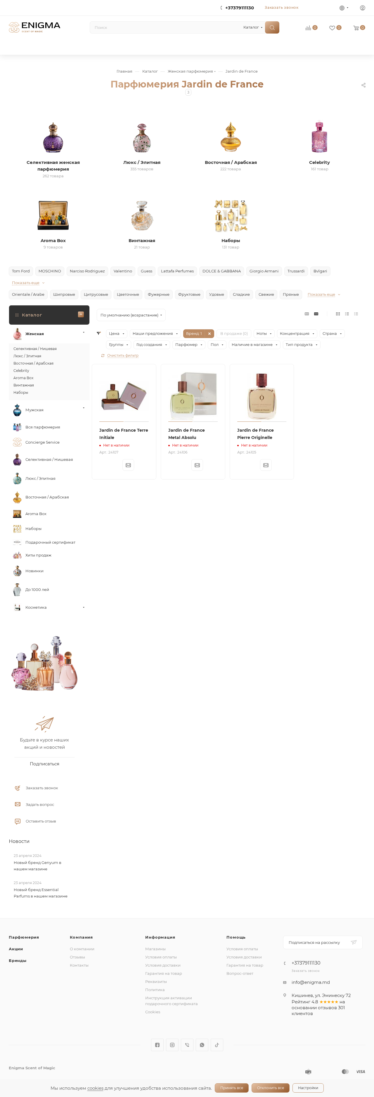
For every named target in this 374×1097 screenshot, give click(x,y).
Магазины (155, 948)
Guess (146, 271)
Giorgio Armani (264, 271)
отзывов (327, 1007)
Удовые (216, 294)
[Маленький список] (307, 314)
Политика (155, 989)
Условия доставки (163, 965)
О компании (82, 948)
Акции (16, 948)
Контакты (79, 965)
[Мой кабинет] (362, 8)
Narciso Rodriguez (87, 271)
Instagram (172, 1045)
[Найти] (272, 27)
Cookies (152, 1011)
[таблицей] (356, 314)
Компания (81, 937)
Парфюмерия (24, 937)
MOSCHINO (50, 271)
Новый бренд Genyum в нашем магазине (37, 865)
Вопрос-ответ (239, 973)
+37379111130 (239, 8)
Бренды (18, 960)
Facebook (157, 1045)
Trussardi (296, 271)
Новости (19, 841)
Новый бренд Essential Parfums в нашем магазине (40, 893)
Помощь (236, 937)
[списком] (347, 314)
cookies (95, 1088)
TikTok (217, 1045)
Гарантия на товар (163, 973)
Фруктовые (189, 294)
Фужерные (158, 294)
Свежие (266, 294)
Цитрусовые (96, 294)
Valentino (123, 271)
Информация (160, 937)
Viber (187, 1045)
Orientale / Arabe (28, 294)
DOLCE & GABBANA (221, 271)
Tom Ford (21, 271)
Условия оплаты (161, 957)
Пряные (291, 294)
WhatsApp (202, 1045)
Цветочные (128, 294)
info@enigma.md (311, 982)
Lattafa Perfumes (177, 271)
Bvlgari (320, 271)
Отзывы (77, 957)
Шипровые (64, 294)
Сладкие (241, 294)
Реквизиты (156, 981)
